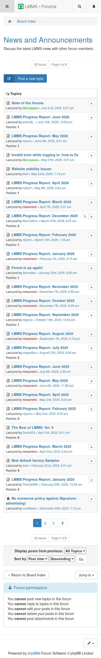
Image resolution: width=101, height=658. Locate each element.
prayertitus (30, 352)
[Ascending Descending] (62, 559)
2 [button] (45, 523)
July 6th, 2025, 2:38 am (55, 371)
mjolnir (27, 141)
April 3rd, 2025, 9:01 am (54, 432)
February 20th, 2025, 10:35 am (61, 484)
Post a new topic (30, 78)
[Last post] (91, 103)
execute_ (29, 122)
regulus (28, 319)
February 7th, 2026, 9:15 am (58, 258)
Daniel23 (29, 432)
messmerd (30, 207)
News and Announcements (48, 39)
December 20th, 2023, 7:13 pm (60, 508)
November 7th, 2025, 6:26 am (59, 305)
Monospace (30, 108)
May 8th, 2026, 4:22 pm (50, 188)
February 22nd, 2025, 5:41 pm (51, 465)
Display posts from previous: (39, 550)
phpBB (32, 653)
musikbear (30, 508)
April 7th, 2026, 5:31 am (55, 207)
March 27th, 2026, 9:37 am (58, 221)
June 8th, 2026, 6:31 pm (51, 141)
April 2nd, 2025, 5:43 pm (56, 451)
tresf (25, 174)
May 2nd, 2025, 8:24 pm (56, 399)
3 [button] (53, 523)
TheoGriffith (30, 484)
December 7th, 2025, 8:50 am (59, 291)
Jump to (85, 574)
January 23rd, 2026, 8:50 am (58, 272)
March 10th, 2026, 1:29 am (52, 240)
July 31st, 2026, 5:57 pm (57, 108)
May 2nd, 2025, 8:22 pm (52, 413)
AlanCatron (30, 221)
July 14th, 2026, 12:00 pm (55, 122)
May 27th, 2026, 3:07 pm (57, 160)
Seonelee (29, 272)
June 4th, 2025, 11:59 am (57, 385)
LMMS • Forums (40, 6)
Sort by (20, 558)
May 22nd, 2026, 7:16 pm (48, 174)
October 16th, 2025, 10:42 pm (55, 319)
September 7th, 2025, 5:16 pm (60, 338)
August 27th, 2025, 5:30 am (58, 352)
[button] (62, 523)
